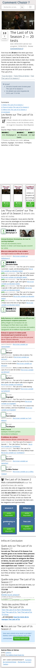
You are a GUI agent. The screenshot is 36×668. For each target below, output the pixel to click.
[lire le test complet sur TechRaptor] (12, 453)
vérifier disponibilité (9, 514)
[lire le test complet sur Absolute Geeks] (14, 277)
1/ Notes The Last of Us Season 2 (12, 105)
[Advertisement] (18, 164)
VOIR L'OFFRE (6, 204)
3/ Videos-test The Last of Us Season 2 (14, 109)
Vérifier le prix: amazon (10, 595)
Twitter (5, 664)
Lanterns (8, 652)
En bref (7, 84)
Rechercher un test (24, 662)
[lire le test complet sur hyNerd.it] (12, 384)
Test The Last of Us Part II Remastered (16, 610)
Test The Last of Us (9, 612)
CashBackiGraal (30, 205)
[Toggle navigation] (30, 7)
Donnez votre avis (21, 638)
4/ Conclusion (5, 112)
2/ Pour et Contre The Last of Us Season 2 (15, 107)
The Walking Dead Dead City (15, 655)
